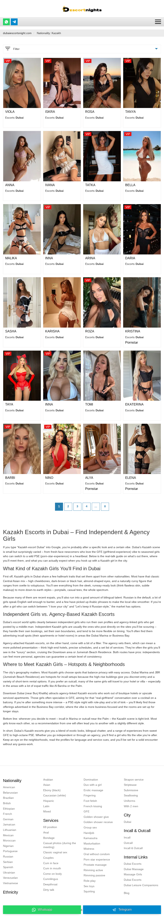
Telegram (125, 909)
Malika (11, 258)
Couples (48, 857)
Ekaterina (134, 404)
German (8, 819)
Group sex (90, 827)
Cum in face (50, 863)
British (7, 803)
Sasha (10, 331)
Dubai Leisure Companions (141, 885)
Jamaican (9, 824)
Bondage (49, 837)
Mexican (8, 835)
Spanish (8, 867)
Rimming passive (94, 875)
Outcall (128, 842)
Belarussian (10, 792)
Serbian (8, 862)
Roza (89, 331)
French (7, 813)
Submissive (131, 790)
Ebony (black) (52, 790)
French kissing (93, 806)
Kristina (132, 331)
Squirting (89, 891)
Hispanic (48, 800)
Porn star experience (97, 859)
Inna (49, 258)
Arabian (48, 779)
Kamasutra (90, 838)
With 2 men (131, 806)
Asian (46, 784)
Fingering (90, 795)
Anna (9, 185)
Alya (89, 477)
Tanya (130, 111)
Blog (126, 893)
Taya (9, 404)
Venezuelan (10, 877)
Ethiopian (9, 808)
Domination (91, 779)
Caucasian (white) (54, 795)
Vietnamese (10, 883)
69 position (50, 827)
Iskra (50, 111)
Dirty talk (48, 889)
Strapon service (134, 779)
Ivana (50, 185)
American (9, 787)
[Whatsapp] (6, 21)
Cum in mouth (52, 868)
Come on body (52, 873)
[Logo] (82, 8)
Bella (130, 185)
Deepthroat (50, 884)
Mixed (47, 811)
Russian (8, 856)
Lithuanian (9, 829)
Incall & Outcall (133, 848)
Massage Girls (133, 874)
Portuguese (10, 851)
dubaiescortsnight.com (17, 33)
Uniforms (129, 800)
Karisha (52, 331)
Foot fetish (90, 800)
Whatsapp (45, 909)
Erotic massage (93, 790)
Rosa (89, 111)
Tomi (89, 404)
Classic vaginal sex (55, 852)
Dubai (127, 821)
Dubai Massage (134, 869)
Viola (10, 111)
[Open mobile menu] (158, 21)
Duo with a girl (93, 784)
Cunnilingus (50, 879)
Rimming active (93, 870)
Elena (130, 477)
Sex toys (89, 886)
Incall (127, 837)
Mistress (89, 848)
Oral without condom (97, 854)
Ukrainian (9, 872)
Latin (46, 806)
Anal (46, 832)
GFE (86, 811)
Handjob (89, 832)
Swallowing (131, 795)
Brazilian (8, 797)
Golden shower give (96, 816)
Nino (49, 477)
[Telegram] (14, 21)
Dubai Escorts (132, 863)
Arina (90, 258)
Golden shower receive (98, 822)
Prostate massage (95, 864)
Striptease (130, 784)
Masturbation (92, 843)
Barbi (10, 477)
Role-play (90, 880)
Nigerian (8, 845)
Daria (130, 258)
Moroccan (9, 840)
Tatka (90, 185)
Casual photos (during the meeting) (59, 845)
